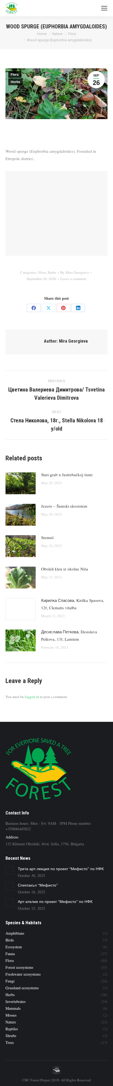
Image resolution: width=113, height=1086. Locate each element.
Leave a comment (73, 278)
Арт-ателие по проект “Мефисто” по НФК (55, 901)
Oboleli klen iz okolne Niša (64, 569)
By (74, 272)
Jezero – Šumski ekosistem (64, 506)
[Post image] (20, 483)
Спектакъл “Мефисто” (38, 885)
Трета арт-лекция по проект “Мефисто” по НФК (61, 868)
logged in (32, 696)
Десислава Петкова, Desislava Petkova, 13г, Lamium (69, 635)
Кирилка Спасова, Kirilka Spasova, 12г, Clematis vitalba (72, 604)
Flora (15, 74)
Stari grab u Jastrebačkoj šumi (66, 474)
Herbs (15, 82)
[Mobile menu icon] (104, 8)
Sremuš (47, 537)
